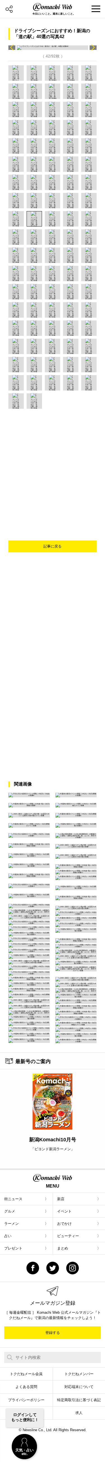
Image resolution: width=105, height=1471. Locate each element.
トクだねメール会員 (26, 1374)
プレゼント (13, 1248)
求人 (79, 1413)
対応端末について (79, 1387)
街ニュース (13, 1199)
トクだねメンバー (79, 1374)
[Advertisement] (52, 464)
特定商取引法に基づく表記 (79, 1400)
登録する (52, 1333)
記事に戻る (52, 546)
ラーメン (11, 1223)
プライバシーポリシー (26, 1400)
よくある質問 (26, 1387)
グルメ (9, 1211)
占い (7, 1236)
